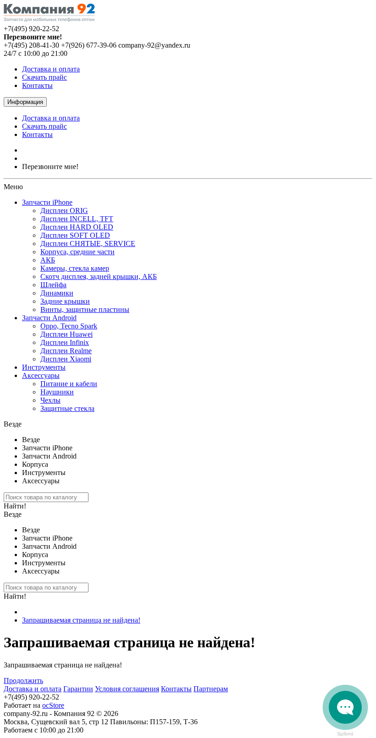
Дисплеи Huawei (66, 334)
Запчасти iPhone (47, 202)
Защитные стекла (67, 408)
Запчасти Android (49, 318)
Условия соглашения (127, 689)
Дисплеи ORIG (64, 210)
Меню (13, 187)
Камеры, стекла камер (74, 268)
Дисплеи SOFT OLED (75, 235)
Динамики (56, 293)
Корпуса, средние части (77, 252)
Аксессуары (41, 375)
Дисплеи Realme (66, 351)
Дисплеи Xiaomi (65, 359)
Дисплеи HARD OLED (76, 227)
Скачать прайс (44, 77)
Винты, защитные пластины (84, 309)
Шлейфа (53, 285)
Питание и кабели (68, 384)
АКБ (47, 260)
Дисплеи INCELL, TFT (76, 219)
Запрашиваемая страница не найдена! (81, 620)
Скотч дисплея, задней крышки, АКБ (98, 276)
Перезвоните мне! (50, 166)
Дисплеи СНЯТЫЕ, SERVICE (87, 243)
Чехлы (50, 400)
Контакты (37, 85)
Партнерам (211, 689)
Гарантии (78, 689)
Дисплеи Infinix (64, 342)
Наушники (57, 392)
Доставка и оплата (51, 69)
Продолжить (23, 680)
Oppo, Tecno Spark (68, 326)
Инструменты (44, 367)
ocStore (53, 705)
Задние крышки (65, 301)
